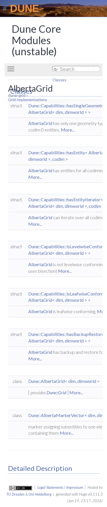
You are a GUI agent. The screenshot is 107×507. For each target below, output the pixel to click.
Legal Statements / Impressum (60, 487)
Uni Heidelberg (40, 494)
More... (67, 129)
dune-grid (16, 95)
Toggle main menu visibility (12, 68)
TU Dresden (15, 494)
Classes (59, 79)
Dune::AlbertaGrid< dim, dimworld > (64, 381)
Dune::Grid (56, 392)
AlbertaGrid (40, 123)
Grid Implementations (27, 99)
